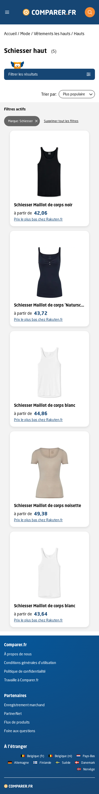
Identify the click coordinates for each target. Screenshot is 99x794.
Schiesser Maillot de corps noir (43, 204)
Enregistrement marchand (24, 705)
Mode (25, 33)
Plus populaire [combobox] (74, 94)
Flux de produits (17, 722)
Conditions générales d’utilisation (30, 662)
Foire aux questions (19, 731)
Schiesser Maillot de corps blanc (44, 405)
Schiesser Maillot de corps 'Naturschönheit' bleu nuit (49, 305)
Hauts (79, 33)
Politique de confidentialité (25, 671)
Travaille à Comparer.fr (21, 680)
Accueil (10, 33)
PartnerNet (13, 713)
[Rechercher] (90, 12)
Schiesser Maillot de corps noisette (47, 505)
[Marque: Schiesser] (36, 121)
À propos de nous (18, 654)
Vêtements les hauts (52, 33)
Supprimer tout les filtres (61, 121)
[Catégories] (9, 12)
